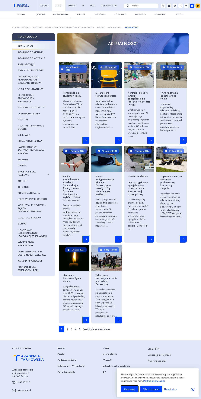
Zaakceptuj (129, 389)
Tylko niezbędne (151, 389)
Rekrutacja (44, 6)
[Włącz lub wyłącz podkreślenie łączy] (163, 6)
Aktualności (120, 14)
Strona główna (21, 27)
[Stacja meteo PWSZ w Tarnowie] (192, 6)
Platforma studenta (66, 359)
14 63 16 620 (23, 382)
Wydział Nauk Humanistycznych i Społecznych (69, 27)
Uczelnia (58, 6)
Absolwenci (140, 14)
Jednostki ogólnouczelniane (116, 366)
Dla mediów (153, 348)
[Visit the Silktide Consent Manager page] (192, 389)
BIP (83, 6)
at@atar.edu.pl (23, 390)
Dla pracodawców (109, 6)
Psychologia (115, 27)
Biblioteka (72, 6)
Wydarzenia (100, 14)
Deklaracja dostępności (159, 354)
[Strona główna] (23, 5)
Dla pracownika (60, 14)
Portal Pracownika (66, 372)
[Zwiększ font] (186, 6)
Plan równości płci (157, 360)
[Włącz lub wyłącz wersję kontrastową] (175, 6)
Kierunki (101, 27)
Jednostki (41, 14)
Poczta (92, 6)
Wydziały (80, 14)
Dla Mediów (160, 14)
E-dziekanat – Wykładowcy (71, 366)
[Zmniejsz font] (180, 6)
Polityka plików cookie (154, 380)
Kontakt (180, 14)
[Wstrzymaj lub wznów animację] (169, 6)
